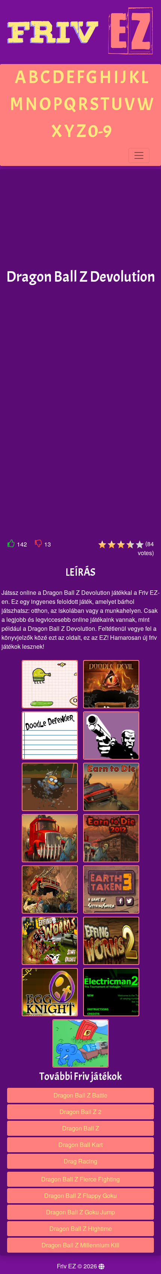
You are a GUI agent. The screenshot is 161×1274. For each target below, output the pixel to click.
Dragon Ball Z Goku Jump (80, 1212)
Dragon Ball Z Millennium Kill (80, 1245)
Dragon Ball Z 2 (80, 1111)
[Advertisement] (80, 219)
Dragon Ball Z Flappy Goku (80, 1195)
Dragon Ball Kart (80, 1144)
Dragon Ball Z (80, 1128)
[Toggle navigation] (138, 155)
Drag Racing (80, 1161)
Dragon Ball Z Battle (80, 1095)
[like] (11, 545)
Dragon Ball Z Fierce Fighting (80, 1179)
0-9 (100, 131)
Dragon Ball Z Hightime (80, 1228)
